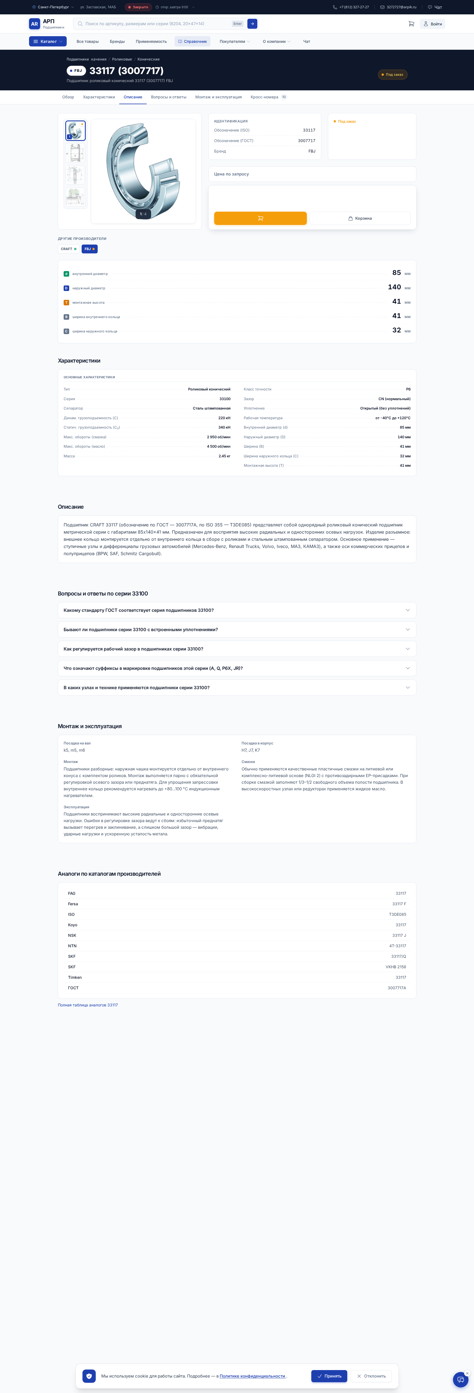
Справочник (195, 41)
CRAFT (70, 250)
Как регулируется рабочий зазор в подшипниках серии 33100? (133, 649)
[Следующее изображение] (184, 171)
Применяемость (151, 41)
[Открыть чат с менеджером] (460, 1379)
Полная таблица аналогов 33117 (88, 1005)
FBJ (78, 70)
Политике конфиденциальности (253, 1376)
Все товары (88, 41)
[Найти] (252, 24)
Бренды (117, 41)
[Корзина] (411, 24)
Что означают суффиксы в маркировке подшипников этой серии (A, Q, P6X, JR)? (153, 668)
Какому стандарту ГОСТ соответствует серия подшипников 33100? (139, 610)
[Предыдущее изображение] (102, 171)
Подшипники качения (87, 59)
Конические (149, 59)
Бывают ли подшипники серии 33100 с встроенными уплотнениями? (141, 629)
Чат (306, 41)
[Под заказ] (260, 218)
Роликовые (122, 59)
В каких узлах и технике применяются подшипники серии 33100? (137, 687)
